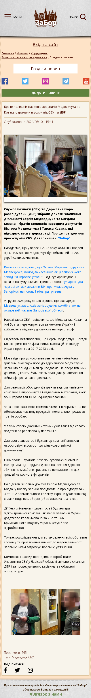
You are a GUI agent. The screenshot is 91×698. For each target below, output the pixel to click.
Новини (22, 53)
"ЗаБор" (63, 238)
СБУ (31, 657)
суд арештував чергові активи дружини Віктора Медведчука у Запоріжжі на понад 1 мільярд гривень (44, 286)
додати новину (46, 93)
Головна (8, 53)
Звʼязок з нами (47, 694)
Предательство (61, 57)
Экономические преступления (25, 57)
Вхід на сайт (45, 44)
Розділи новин (45, 68)
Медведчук (19, 657)
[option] (45, 614)
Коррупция (39, 53)
